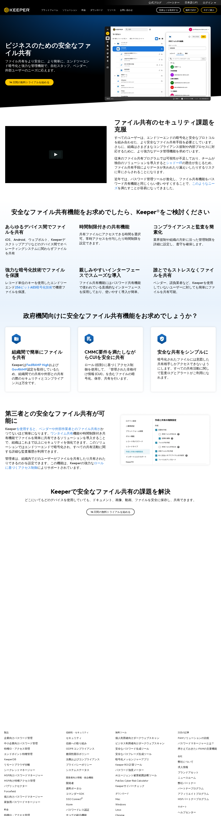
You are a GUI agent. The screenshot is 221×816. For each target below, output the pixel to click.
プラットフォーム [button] (49, 10)
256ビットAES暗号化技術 (33, 287)
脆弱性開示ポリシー (77, 754)
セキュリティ (74, 738)
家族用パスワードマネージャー (22, 802)
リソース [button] (111, 10)
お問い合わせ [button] (126, 10)
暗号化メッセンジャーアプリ (132, 759)
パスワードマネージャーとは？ (196, 743)
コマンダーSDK (75, 793)
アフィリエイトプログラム (193, 793)
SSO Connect (74, 799)
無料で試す (191, 10)
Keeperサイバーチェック (129, 786)
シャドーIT (174, 163)
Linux (118, 809)
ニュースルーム (187, 777)
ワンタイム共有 (61, 433)
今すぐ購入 (209, 10)
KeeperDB (10, 759)
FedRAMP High (37, 365)
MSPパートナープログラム (193, 799)
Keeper (17, 10)
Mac (117, 799)
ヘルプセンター (187, 812)
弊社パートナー (187, 783)
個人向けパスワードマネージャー (23, 796)
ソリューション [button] (69, 10)
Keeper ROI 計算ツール (128, 764)
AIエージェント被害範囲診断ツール (136, 775)
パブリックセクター (15, 786)
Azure (69, 804)
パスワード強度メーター (129, 770)
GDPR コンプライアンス (80, 748)
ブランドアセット (188, 772)
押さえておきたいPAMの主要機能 (197, 748)
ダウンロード (96, 10)
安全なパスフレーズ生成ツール (133, 754)
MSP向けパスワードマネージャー (23, 775)
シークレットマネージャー (19, 770)
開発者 (70, 783)
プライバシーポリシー (79, 764)
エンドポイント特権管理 (18, 754)
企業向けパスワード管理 (18, 738)
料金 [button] (84, 10)
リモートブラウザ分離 (17, 764)
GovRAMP (19, 369)
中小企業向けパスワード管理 (21, 743)
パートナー (173, 2)
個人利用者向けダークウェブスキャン (137, 738)
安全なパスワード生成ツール (132, 748)
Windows (120, 804)
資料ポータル (74, 788)
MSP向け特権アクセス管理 (19, 780)
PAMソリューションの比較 (193, 738)
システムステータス (77, 770)
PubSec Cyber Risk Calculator (131, 780)
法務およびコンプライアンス (83, 759)
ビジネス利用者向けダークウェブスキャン (140, 743)
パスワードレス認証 (77, 809)
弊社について (185, 761)
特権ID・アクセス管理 (17, 748)
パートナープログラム (191, 788)
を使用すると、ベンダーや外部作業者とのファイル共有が (58, 429)
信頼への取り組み (76, 743)
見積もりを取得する (168, 10)
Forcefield (10, 791)
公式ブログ (155, 2)
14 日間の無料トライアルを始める (29, 82)
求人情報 (183, 767)
